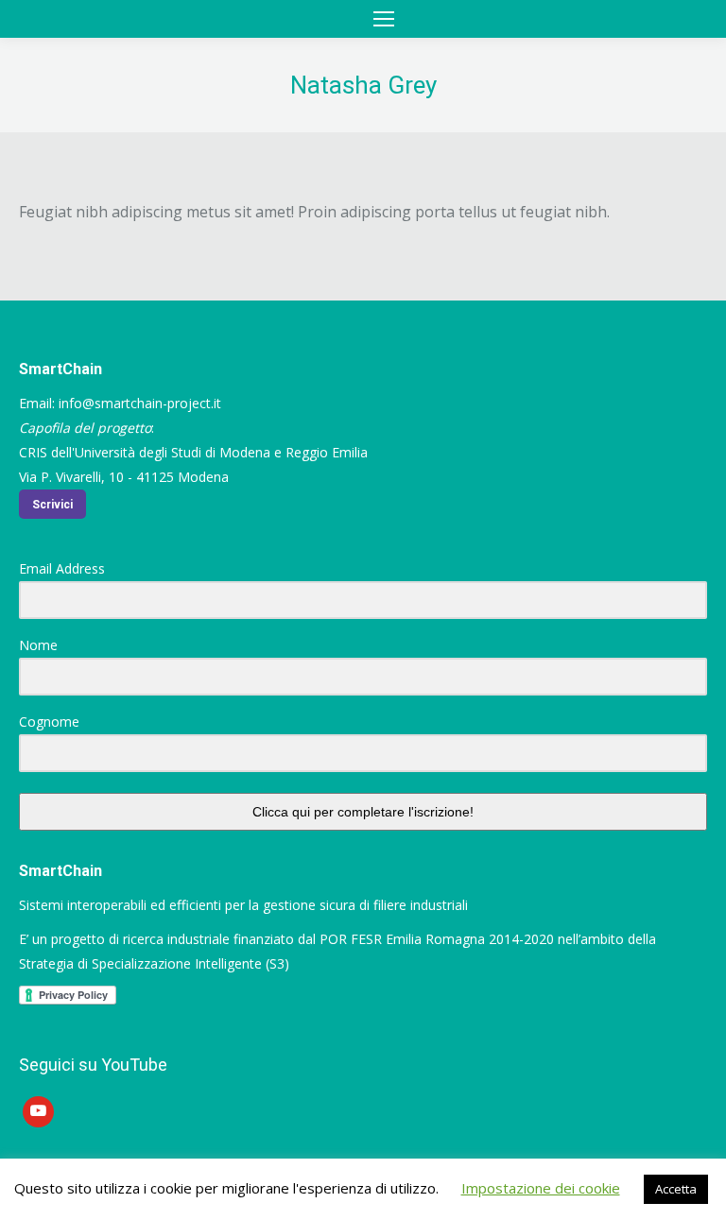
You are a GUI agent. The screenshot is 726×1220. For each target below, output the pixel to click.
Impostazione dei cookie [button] (540, 1187)
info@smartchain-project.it (140, 403)
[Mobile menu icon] (383, 19)
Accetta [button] (676, 1188)
